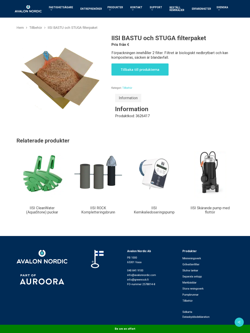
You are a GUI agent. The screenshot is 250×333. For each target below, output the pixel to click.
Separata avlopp (192, 276)
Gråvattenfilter (190, 264)
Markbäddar (189, 282)
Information (128, 98)
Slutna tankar (190, 270)
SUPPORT (156, 7)
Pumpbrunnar (190, 294)
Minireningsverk (191, 258)
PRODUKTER (115, 7)
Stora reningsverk (193, 288)
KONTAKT (136, 7)
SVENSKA (222, 7)
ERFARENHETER (201, 9)
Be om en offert (125, 328)
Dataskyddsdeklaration (196, 317)
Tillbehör (35, 28)
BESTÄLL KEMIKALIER (176, 8)
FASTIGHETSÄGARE (61, 7)
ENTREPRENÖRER (91, 9)
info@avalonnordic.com (141, 275)
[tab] (128, 98)
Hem (20, 28)
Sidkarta (187, 312)
